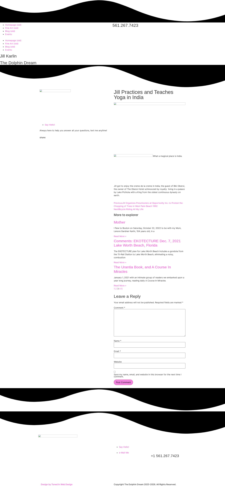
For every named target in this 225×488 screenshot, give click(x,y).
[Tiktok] (57, 475)
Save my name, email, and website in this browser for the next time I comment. (147, 375)
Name (117, 341)
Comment (119, 308)
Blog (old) (10, 31)
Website (118, 362)
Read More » (120, 236)
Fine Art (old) (11, 28)
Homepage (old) (13, 25)
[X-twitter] (50, 475)
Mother (119, 222)
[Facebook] (43, 475)
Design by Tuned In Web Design (57, 484)
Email (117, 351)
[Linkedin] (71, 475)
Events (8, 34)
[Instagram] (64, 475)
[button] (56, 37)
